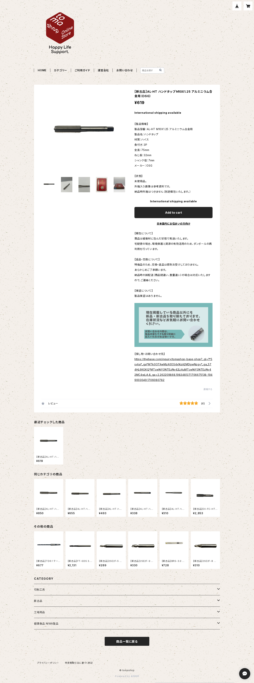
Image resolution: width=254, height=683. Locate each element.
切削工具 (39, 589)
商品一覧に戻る (127, 641)
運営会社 (103, 70)
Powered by (123, 676)
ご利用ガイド (82, 70)
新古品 (38, 600)
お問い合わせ (124, 70)
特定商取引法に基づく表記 (79, 662)
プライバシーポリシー (48, 662)
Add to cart (173, 212)
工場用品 (39, 612)
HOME (42, 70)
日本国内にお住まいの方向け (173, 223)
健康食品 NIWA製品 (46, 623)
